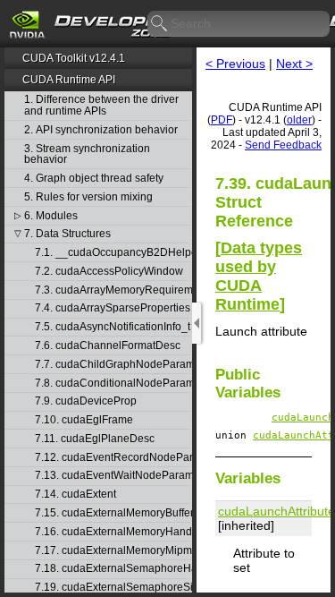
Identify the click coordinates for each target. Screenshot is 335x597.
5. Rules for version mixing (88, 197)
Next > (294, 63)
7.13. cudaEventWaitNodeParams (112, 476)
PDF (221, 120)
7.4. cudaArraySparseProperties (112, 308)
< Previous (235, 63)
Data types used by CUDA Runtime (258, 276)
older (299, 120)
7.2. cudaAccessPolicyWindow (109, 271)
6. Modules (51, 216)
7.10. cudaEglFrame (84, 420)
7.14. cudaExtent (75, 494)
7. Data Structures (67, 234)
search (160, 24)
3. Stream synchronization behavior (87, 154)
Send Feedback (283, 145)
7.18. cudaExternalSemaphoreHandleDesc (112, 569)
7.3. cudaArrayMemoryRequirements (112, 290)
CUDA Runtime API (68, 79)
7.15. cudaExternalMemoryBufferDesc (112, 513)
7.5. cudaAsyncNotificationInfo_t (112, 327)
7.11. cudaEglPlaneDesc (95, 439)
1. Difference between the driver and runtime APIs (101, 105)
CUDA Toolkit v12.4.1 (73, 58)
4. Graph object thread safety (93, 178)
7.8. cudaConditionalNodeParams (112, 383)
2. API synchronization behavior (101, 130)
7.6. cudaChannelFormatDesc (107, 346)
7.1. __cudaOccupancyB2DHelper (112, 253)
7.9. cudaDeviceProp (86, 401)
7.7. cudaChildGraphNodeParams (112, 365)
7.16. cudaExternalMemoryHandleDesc (112, 532)
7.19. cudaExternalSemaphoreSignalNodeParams (112, 587)
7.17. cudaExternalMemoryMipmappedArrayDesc (112, 551)
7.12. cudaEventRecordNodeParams (112, 458)
